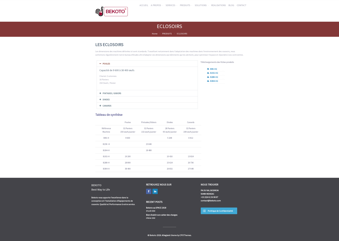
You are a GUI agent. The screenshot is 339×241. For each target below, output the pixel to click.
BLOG (231, 5)
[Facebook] (148, 191)
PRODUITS (185, 5)
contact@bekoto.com (211, 200)
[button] (147, 64)
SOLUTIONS (201, 5)
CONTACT (241, 5)
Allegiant (166, 235)
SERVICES (170, 5)
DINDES (106, 99)
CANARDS (107, 105)
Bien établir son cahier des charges (161, 214)
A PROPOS (156, 5)
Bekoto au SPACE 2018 (156, 207)
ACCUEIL (144, 5)
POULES (106, 63)
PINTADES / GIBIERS (112, 93)
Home (154, 33)
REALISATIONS (218, 5)
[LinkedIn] (155, 191)
